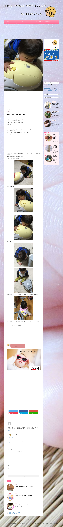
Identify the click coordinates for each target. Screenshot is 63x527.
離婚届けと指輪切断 (47, 84)
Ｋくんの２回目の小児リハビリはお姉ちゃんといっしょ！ (25, 504)
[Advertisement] (31, 31)
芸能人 (32, 21)
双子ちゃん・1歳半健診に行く (14, 513)
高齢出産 (8, 21)
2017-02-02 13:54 (11, 437)
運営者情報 (29, 519)
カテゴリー (46, 96)
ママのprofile (33, 519)
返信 (9, 430)
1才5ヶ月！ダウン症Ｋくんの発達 (14, 512)
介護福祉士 (8, 23)
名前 (8, 465)
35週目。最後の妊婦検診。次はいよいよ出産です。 (55, 148)
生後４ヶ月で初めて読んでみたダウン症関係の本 (23, 495)
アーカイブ (46, 93)
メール (9, 468)
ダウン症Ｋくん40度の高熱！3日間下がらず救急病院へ (24, 486)
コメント (9, 452)
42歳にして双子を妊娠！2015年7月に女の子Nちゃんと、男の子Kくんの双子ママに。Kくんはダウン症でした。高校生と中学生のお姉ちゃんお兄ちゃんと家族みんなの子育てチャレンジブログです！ (31, 523)
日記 (16, 23)
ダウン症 (16, 21)
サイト (9, 472)
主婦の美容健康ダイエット (40, 21)
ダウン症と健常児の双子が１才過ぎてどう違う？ (55, 158)
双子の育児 (23, 21)
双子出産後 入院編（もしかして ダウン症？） (55, 137)
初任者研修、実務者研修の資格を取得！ (55, 104)
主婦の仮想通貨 (47, 21)
